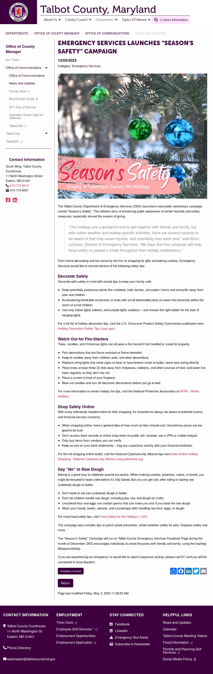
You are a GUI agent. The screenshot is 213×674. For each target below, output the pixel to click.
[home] (18, 11)
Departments (17, 33)
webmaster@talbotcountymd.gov (31, 659)
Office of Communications (107, 33)
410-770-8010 (19, 185)
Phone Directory (19, 647)
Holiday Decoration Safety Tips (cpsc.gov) (86, 328)
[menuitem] (51, 20)
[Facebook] (8, 199)
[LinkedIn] (15, 199)
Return (65, 583)
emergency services (70, 571)
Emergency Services (86, 66)
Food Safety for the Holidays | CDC (123, 516)
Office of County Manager (56, 33)
